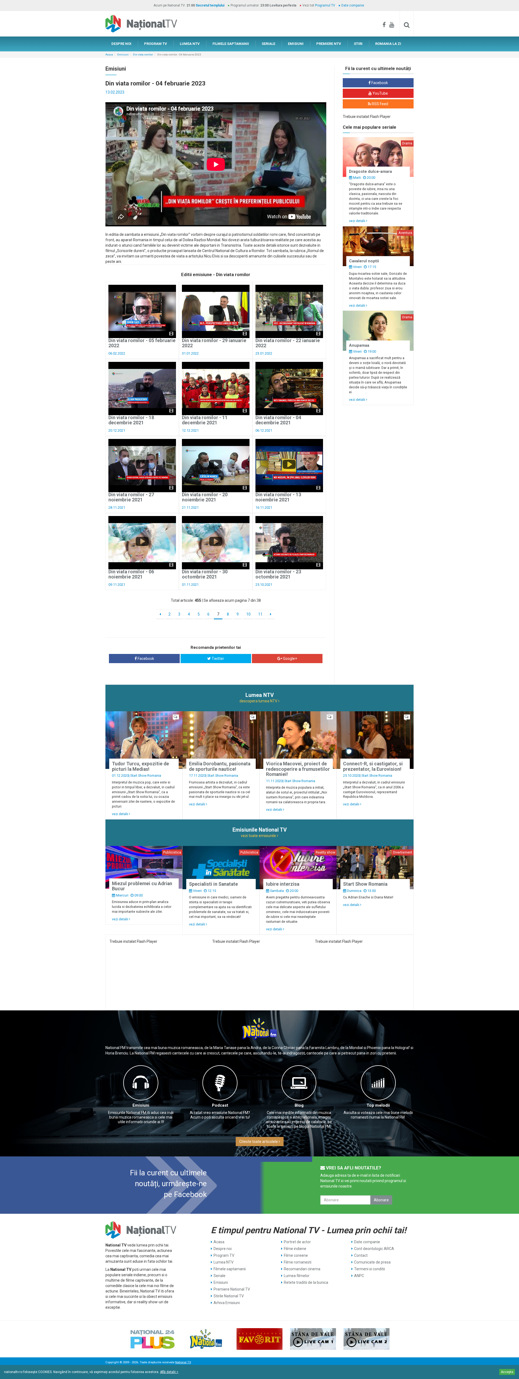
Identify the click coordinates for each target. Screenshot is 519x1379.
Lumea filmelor (297, 1276)
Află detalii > (169, 1372)
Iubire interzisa (282, 884)
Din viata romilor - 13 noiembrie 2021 (278, 497)
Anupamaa (359, 345)
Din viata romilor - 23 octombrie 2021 (278, 574)
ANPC (359, 1276)
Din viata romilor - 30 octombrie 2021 (205, 574)
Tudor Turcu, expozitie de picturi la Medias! (140, 766)
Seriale (219, 1276)
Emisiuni (123, 54)
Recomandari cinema (302, 1269)
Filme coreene (296, 1255)
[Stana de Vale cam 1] (313, 1339)
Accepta (507, 1372)
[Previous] (160, 614)
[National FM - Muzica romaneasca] (206, 1339)
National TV (183, 1362)
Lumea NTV (224, 1262)
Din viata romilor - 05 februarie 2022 (141, 343)
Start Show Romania (145, 775)
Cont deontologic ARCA (374, 1248)
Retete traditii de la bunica (306, 1282)
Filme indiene (295, 1248)
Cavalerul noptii (364, 261)
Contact (361, 1255)
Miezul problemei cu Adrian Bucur (142, 886)
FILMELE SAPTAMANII (230, 44)
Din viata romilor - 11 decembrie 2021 (205, 420)
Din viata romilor (143, 54)
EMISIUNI (296, 44)
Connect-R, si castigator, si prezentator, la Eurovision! (373, 766)
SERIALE (268, 44)
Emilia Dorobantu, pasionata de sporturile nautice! (219, 766)
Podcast (220, 1105)
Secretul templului (210, 5)
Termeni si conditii (369, 1269)
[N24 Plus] (152, 1339)
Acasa (109, 54)
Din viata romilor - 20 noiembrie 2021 (205, 497)
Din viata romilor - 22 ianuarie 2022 (287, 343)
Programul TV (325, 5)
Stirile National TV (229, 1296)
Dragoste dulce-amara (370, 171)
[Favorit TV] (259, 1339)
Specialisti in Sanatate (213, 884)
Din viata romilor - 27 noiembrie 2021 (131, 497)
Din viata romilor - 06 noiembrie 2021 (131, 574)
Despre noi (223, 1248)
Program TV (224, 1255)
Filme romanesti (297, 1262)
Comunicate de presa (372, 1262)
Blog (299, 1105)
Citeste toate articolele (259, 1141)
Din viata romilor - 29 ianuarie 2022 (214, 343)
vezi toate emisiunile (259, 836)
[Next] (271, 614)
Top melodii (378, 1105)
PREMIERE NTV (328, 44)
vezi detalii (357, 221)
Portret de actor (297, 1242)
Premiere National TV (232, 1289)
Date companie (352, 5)
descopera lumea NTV (258, 701)
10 (248, 614)
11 (260, 614)
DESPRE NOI (121, 44)
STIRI (358, 44)
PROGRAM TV (155, 44)
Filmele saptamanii (230, 1269)
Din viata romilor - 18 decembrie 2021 (131, 420)
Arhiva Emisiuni (227, 1303)
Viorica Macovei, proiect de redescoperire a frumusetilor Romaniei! (298, 769)
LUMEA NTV (190, 44)
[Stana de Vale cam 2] (367, 1339)
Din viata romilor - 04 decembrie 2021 (278, 420)
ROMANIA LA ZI (388, 44)
